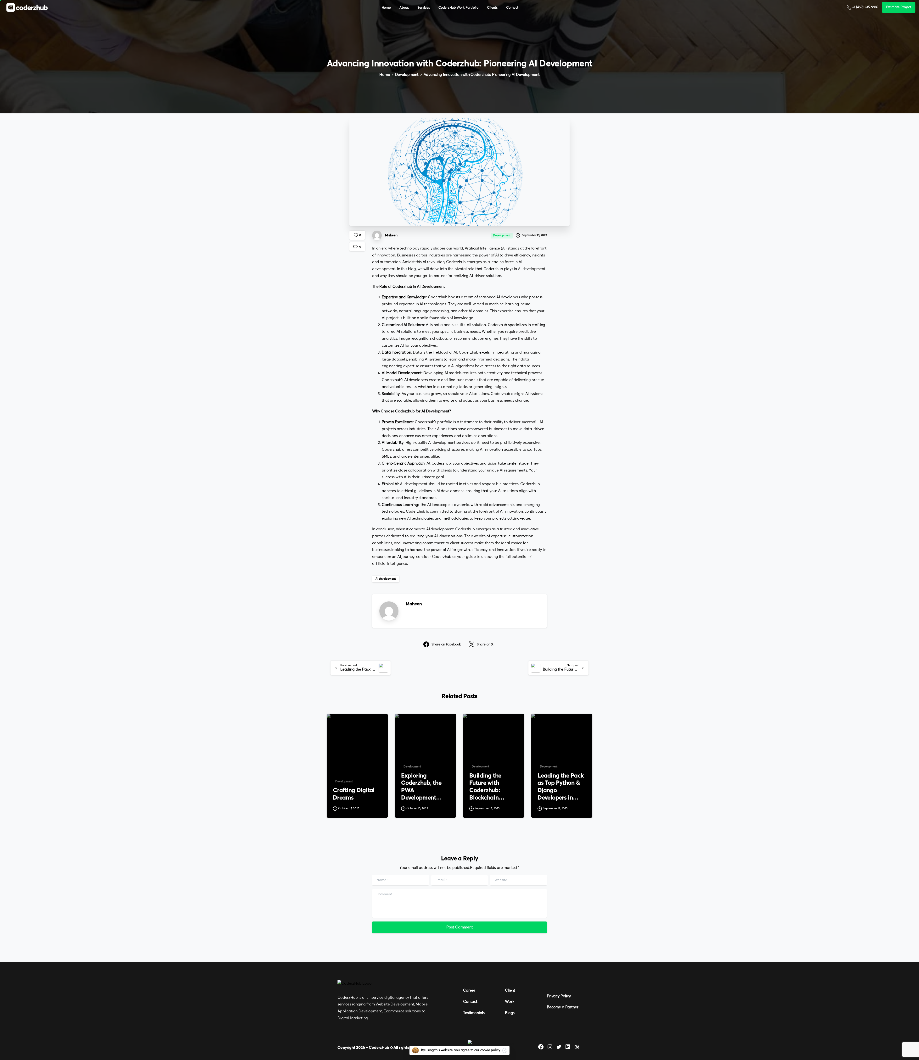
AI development (531, 269)
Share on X (485, 644)
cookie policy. (490, 1050)
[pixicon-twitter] (558, 1047)
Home (384, 75)
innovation (385, 255)
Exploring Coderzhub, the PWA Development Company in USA (423, 787)
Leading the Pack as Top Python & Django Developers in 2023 (561, 787)
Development (407, 75)
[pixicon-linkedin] (567, 1047)
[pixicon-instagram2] (550, 1047)
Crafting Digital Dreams (354, 794)
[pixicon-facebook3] (540, 1047)
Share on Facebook (446, 644)
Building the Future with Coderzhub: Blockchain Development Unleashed (486, 787)
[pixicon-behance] (577, 1047)
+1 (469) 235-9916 (865, 7)
